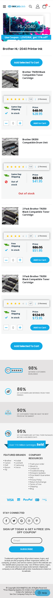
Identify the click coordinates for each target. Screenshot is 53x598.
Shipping (34, 486)
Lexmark (19, 463)
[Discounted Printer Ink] (16, 6)
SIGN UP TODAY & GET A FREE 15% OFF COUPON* (26, 531)
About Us (34, 466)
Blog (32, 489)
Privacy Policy (36, 480)
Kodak (18, 460)
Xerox (17, 467)
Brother (8, 460)
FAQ (31, 477)
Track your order (37, 464)
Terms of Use (36, 484)
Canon (7, 463)
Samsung (19, 465)
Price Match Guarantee (40, 475)
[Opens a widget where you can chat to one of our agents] (42, 593)
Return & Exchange (38, 482)
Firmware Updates (38, 473)
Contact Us (34, 468)
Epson (7, 467)
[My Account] (37, 6)
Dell (6, 465)
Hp (6, 469)
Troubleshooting (37, 471)
